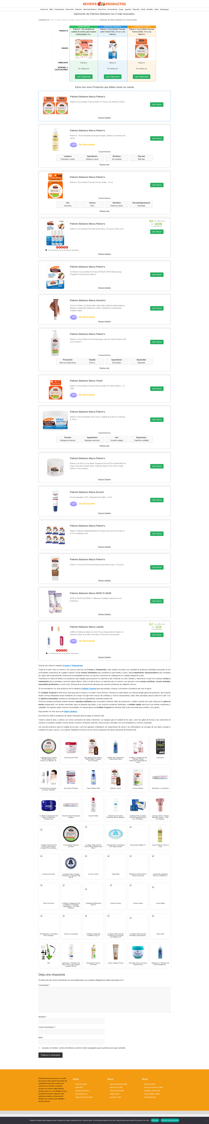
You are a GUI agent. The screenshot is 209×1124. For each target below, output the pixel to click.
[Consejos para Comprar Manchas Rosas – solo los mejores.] (160, 805)
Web (40, 1038)
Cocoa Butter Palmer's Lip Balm (71, 845)
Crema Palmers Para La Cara (160, 845)
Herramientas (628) (117, 1090)
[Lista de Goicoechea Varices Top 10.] (93, 952)
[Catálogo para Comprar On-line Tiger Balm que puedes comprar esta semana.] (116, 863)
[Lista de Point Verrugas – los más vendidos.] (49, 777)
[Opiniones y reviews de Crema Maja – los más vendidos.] (160, 892)
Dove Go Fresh (48, 903)
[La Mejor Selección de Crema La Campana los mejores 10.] (71, 923)
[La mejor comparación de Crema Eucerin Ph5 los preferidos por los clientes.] (71, 747)
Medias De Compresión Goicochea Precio (116, 758)
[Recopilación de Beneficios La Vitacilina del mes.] (160, 777)
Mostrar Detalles (104, 118)
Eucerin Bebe (93, 816)
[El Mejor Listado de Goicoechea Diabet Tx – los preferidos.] (138, 834)
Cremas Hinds (138, 903)
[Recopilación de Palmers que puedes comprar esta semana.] (93, 747)
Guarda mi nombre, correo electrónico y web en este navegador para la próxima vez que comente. (84, 1048)
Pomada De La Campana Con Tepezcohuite (115, 845)
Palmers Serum (115, 788)
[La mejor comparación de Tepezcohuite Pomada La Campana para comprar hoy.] (116, 834)
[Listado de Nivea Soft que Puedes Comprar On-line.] (160, 923)
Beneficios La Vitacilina (160, 788)
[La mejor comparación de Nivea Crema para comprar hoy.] (49, 805)
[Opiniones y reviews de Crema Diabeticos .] (160, 952)
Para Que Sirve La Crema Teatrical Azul (138, 963)
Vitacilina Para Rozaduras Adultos (71, 816)
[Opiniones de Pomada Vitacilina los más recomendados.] (71, 805)
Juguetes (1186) (115, 1097)
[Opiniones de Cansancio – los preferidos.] (160, 747)
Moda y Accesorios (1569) (153, 1087)
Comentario (44, 985)
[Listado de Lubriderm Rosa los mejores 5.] (160, 863)
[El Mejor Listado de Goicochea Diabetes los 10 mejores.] (116, 747)
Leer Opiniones (84, 77)
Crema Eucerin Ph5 (71, 758)
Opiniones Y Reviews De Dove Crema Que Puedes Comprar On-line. (71, 964)
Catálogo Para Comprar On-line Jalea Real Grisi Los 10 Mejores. (138, 817)
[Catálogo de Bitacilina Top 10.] (93, 892)
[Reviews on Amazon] (62, 247)
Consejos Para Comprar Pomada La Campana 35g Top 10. (71, 875)
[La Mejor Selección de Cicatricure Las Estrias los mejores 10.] (116, 923)
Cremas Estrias (115, 903)
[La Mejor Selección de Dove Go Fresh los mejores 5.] (49, 892)
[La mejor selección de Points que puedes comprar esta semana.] (49, 834)
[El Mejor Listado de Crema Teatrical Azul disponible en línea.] (138, 952)
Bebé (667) (79, 1087)
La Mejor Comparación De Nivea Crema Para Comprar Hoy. (49, 817)
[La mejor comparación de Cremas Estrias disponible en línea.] (116, 892)
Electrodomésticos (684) (118, 1084)
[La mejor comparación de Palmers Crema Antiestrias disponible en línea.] (138, 747)
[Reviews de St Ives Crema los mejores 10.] (93, 863)
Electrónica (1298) (116, 1087)
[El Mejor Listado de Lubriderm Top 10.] (93, 923)
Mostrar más (104, 164)
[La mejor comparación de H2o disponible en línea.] (49, 952)
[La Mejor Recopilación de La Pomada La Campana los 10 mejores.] (49, 923)
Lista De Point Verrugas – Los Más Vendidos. (49, 789)
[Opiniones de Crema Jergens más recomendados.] (116, 952)
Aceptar (155, 1120)
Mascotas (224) (149, 1084)
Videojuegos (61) (150, 1097)
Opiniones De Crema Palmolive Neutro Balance (116, 816)
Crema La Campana (71, 934)
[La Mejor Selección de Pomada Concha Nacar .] (138, 923)
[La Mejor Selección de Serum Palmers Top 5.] (116, 777)
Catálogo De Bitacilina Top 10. (93, 904)
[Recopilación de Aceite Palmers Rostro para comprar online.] (160, 834)
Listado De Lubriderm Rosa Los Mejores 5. (160, 875)
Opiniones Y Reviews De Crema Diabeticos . (160, 963)
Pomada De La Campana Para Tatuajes (48, 934)
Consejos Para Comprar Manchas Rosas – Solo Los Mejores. (160, 817)
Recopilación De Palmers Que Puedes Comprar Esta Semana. (93, 759)
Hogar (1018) (114, 1094)
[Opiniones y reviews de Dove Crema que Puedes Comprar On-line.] (71, 952)
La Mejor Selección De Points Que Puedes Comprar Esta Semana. (48, 846)
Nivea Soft (160, 934)
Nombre (42, 1017)
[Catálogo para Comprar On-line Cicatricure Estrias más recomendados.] (49, 863)
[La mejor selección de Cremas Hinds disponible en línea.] (138, 892)
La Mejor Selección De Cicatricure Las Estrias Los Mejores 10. (116, 935)
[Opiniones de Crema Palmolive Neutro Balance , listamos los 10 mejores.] (116, 805)
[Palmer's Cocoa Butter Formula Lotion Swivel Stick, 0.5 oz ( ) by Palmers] (112, 48)
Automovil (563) (81, 1084)
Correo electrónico (47, 1027)
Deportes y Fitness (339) (84, 1097)
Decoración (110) (81, 1094)
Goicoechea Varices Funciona (93, 963)
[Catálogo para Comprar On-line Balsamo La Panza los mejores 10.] (49, 747)
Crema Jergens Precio (115, 963)
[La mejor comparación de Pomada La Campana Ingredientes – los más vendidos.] (71, 892)
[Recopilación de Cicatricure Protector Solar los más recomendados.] (138, 863)
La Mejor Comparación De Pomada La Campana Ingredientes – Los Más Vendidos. (71, 905)
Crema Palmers (138, 788)
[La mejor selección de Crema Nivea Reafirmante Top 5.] (93, 834)
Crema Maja (160, 903)
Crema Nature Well (93, 788)
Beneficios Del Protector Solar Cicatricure (137, 875)
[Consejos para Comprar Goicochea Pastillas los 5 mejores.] (71, 777)
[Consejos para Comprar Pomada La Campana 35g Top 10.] (71, 863)
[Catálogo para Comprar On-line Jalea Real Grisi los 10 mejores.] (138, 805)
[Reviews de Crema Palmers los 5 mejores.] (138, 777)
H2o (48, 963)
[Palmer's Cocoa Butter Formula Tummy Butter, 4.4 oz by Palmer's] (141, 48)
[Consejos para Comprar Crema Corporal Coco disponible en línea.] (93, 777)
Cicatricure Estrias (48, 874)
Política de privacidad (170, 1120)
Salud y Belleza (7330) (152, 1094)
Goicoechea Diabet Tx (138, 845)
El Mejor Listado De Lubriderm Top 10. (93, 934)
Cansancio (160, 758)
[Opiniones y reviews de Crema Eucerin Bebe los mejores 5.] (93, 805)
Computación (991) (82, 1090)
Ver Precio (156, 104)
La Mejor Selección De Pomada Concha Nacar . (138, 934)
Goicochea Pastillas (71, 788)
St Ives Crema (93, 874)
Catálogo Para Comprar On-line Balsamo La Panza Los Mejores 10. (49, 759)
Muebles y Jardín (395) (152, 1090)
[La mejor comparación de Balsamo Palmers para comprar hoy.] (71, 834)
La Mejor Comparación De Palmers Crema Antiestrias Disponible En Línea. (138, 760)
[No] (206, 1120)
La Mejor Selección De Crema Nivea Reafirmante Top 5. (93, 846)
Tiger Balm (115, 874)
